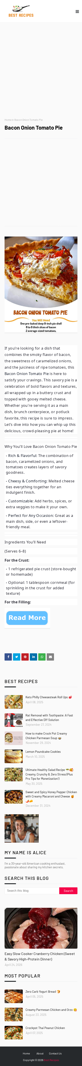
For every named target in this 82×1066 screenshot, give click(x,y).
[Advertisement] (41, 70)
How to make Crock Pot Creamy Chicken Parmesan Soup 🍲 (46, 736)
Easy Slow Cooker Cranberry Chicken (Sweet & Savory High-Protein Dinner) (40, 956)
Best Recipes (51, 1059)
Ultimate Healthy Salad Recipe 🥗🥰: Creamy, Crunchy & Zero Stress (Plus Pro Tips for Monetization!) (50, 774)
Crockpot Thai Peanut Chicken (45, 1028)
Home (8, 119)
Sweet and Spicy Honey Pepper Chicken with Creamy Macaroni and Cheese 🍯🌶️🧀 (51, 796)
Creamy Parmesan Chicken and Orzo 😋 (51, 1010)
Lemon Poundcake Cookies (43, 751)
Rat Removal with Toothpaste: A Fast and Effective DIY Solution (49, 717)
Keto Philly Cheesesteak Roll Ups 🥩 (49, 697)
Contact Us (55, 1053)
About (40, 1053)
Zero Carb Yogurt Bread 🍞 (43, 991)
